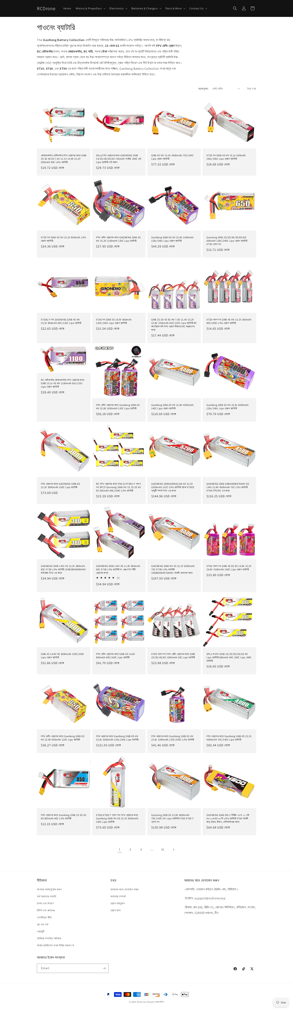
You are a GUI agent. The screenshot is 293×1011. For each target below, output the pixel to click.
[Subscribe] (104, 968)
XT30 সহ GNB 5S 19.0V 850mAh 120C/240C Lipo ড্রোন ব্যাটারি (114, 321)
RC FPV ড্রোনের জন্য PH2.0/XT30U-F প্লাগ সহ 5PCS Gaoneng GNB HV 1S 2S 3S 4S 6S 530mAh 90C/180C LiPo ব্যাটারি (118, 487)
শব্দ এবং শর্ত (42, 924)
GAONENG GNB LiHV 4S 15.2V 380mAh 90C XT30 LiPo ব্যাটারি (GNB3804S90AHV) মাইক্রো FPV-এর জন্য (63, 569)
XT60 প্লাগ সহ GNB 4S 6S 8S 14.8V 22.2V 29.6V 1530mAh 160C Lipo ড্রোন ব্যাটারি (229, 568)
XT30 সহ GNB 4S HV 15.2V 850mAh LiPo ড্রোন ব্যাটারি (63, 239)
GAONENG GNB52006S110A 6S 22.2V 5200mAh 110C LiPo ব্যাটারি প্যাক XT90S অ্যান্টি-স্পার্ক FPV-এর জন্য (172, 487)
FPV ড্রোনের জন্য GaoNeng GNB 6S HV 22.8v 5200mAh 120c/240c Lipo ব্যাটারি (117, 738)
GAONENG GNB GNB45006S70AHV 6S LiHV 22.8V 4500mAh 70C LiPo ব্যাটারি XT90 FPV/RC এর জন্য (227, 487)
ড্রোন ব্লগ (115, 910)
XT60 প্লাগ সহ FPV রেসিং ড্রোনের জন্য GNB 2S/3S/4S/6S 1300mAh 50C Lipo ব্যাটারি (173, 656)
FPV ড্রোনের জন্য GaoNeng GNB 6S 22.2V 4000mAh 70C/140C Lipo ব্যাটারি (229, 738)
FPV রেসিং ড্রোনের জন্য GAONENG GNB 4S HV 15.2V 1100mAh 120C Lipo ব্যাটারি (118, 239)
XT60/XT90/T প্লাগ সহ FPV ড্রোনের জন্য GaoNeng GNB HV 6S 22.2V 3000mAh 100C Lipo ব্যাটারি (117, 818)
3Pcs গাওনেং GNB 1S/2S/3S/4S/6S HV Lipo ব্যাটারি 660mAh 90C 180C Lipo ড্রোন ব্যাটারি (228, 657)
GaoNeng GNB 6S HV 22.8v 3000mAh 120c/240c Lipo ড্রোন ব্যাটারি (227, 406)
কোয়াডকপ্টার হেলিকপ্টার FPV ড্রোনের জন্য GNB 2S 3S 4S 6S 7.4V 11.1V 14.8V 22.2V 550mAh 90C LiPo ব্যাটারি (64, 159)
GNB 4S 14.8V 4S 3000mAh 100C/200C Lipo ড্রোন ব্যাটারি (62, 656)
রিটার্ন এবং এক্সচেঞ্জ (46, 910)
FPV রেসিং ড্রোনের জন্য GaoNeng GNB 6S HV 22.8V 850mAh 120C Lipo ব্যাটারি (62, 738)
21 (162, 849)
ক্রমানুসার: (203, 88)
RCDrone (141, 1001)
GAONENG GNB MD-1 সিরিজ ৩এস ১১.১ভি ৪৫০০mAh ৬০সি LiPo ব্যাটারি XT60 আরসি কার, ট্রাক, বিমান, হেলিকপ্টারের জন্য (227, 818)
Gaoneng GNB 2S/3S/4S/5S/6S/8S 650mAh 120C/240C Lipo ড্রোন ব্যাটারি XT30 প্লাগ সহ (226, 241)
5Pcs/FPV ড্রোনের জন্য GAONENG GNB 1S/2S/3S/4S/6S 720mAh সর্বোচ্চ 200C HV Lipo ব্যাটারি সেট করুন (119, 159)
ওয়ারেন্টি (40, 931)
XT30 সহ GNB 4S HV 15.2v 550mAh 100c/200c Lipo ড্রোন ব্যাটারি (226, 157)
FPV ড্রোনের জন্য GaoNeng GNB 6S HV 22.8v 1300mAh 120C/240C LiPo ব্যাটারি (172, 738)
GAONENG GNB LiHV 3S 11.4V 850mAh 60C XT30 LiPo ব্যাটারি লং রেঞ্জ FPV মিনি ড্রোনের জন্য (118, 569)
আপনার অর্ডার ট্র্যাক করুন (49, 889)
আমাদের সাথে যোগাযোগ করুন (124, 889)
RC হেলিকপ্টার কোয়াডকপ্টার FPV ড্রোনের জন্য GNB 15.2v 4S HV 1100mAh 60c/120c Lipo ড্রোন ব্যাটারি (62, 384)
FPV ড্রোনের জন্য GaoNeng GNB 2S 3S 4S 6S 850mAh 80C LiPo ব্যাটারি (63, 817)
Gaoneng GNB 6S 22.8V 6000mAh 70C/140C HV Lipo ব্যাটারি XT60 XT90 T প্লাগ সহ (172, 818)
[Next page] (173, 849)
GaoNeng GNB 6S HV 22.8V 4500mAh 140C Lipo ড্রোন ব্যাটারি (172, 406)
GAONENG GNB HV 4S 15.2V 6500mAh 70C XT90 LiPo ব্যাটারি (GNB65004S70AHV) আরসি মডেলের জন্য (173, 569)
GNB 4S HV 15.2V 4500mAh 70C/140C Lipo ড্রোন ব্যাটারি (172, 157)
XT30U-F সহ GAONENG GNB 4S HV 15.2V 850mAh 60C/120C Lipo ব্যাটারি (61, 321)
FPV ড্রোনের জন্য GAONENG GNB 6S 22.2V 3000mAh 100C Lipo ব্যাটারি (60, 485)
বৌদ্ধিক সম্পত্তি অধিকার (49, 938)
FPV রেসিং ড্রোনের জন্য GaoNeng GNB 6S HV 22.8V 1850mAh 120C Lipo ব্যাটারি (118, 406)
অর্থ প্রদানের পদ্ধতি (46, 896)
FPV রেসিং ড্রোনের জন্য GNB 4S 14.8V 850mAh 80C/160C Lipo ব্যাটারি (115, 656)
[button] (90, 8)
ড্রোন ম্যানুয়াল (117, 903)
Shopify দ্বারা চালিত (155, 1001)
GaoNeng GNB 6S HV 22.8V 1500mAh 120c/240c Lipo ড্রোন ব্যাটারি (172, 239)
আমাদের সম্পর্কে (118, 896)
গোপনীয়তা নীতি (44, 917)
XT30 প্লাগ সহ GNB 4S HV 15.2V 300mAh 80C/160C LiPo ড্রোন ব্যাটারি (228, 321)
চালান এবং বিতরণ (45, 903)
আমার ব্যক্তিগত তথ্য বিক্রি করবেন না (55, 945)
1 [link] (119, 849)
